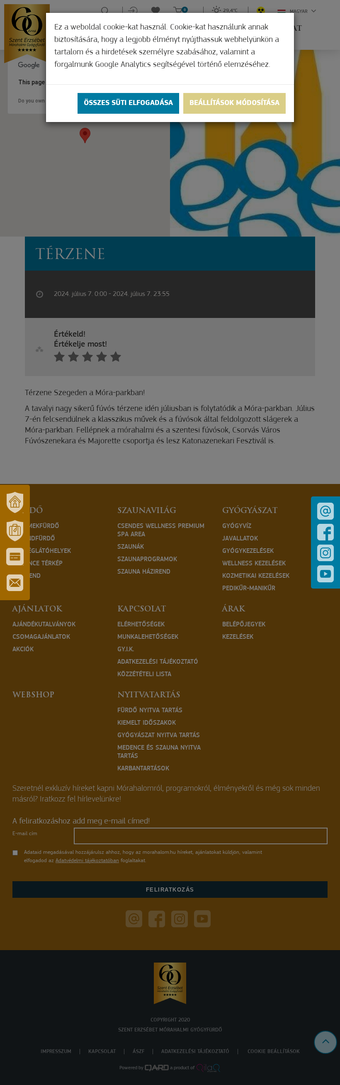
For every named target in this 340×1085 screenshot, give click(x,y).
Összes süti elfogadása (128, 103)
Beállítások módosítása (234, 103)
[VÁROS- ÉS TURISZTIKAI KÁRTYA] (15, 556)
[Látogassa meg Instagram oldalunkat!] (325, 553)
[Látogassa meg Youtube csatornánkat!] (325, 573)
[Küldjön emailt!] (325, 511)
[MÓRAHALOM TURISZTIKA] (15, 530)
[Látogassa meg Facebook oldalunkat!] (325, 532)
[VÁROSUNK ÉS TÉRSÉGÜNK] (15, 502)
